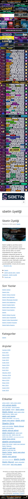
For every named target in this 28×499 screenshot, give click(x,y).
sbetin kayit (19, 433)
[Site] (14, 51)
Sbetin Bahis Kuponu (8, 325)
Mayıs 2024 (5, 380)
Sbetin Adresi (6, 290)
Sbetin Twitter (7, 452)
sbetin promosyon (11, 441)
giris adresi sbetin (9, 405)
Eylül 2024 (5, 370)
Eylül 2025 (5, 352)
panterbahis (16, 493)
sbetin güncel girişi (9, 272)
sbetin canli (14, 414)
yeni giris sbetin (16, 464)
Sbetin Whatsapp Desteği (9, 300)
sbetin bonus (6, 414)
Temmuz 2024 (6, 375)
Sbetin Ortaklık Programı (9, 322)
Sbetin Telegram (6, 446)
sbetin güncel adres (8, 428)
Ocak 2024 (5, 390)
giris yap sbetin (6, 407)
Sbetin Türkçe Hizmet (8, 295)
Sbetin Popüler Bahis (8, 305)
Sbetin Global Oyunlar (8, 315)
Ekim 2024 (5, 367)
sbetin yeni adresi (9, 457)
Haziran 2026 (6, 350)
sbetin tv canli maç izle (8, 450)
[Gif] (14, 82)
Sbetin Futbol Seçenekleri (10, 320)
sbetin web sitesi (19, 452)
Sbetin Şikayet (8, 462)
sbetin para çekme (8, 439)
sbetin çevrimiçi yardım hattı (7, 459)
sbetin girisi (20, 420)
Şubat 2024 (5, 388)
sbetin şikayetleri (19, 462)
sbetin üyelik (19, 459)
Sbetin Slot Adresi (7, 444)
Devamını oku (8, 266)
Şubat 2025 (5, 357)
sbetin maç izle (16, 435)
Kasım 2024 (5, 365)
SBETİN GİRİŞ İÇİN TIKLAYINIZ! (14, 30)
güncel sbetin (16, 407)
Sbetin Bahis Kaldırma (8, 307)
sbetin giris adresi (8, 420)
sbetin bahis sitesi (19, 412)
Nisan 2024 (5, 383)
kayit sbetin (6, 409)
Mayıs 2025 (5, 355)
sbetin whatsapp (7, 454)
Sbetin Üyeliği (10, 220)
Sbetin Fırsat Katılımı (8, 310)
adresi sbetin (6, 403)
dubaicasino (19, 495)
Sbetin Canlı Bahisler (8, 297)
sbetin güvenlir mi (8, 433)
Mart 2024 (5, 385)
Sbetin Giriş (5, 292)
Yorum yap (7, 277)
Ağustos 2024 (6, 373)
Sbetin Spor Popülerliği (9, 317)
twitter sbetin (6, 464)
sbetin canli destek (9, 416)
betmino (7, 495)
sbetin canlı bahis (7, 418)
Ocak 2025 (5, 360)
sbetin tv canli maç (8, 448)
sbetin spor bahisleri (19, 444)
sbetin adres (20, 409)
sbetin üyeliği (13, 275)
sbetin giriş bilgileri (7, 426)
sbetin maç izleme (7, 437)
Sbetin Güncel (19, 426)
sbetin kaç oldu (6, 435)
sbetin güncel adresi (10, 430)
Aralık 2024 (5, 362)
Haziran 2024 (6, 378)
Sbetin (6, 270)
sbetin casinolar (16, 418)
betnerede (12, 495)
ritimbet (22, 493)
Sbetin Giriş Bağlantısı (8, 302)
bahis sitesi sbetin (15, 403)
